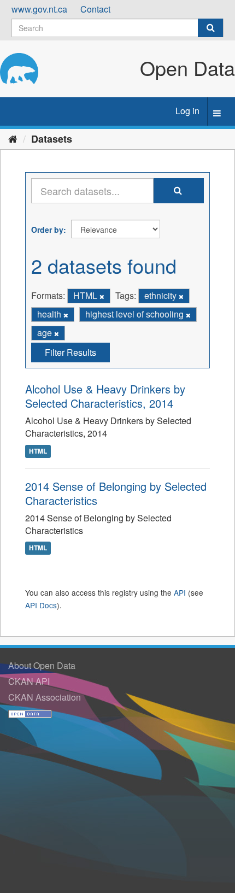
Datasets (51, 139)
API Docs (41, 605)
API (180, 592)
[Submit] (210, 28)
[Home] (12, 138)
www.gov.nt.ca (39, 9)
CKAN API (29, 681)
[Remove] (101, 296)
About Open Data (41, 665)
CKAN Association (44, 697)
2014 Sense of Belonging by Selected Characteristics (116, 493)
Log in (187, 110)
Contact (95, 9)
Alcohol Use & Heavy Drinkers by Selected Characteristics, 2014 (105, 396)
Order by (47, 229)
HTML (38, 451)
